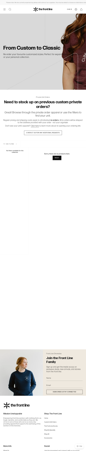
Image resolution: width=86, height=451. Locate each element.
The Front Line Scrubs (51, 426)
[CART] (81, 9)
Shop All (46, 434)
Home (46, 418)
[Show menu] (4, 9)
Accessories (48, 438)
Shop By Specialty (49, 430)
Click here (35, 126)
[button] (10, 9)
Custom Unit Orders (50, 422)
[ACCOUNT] (76, 9)
